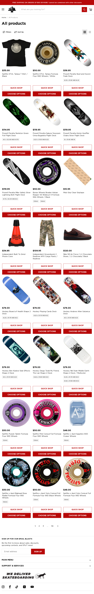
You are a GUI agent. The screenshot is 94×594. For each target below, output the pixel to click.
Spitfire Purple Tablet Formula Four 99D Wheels (15, 435)
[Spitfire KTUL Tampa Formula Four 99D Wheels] (47, 52)
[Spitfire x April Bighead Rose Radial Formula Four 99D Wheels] (16, 472)
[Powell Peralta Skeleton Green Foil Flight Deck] (16, 112)
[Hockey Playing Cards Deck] (47, 290)
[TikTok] (16, 586)
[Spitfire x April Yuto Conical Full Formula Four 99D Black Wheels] (47, 472)
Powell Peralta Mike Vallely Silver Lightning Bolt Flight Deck (16, 194)
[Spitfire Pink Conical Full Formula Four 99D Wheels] (47, 413)
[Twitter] (24, 586)
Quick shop (16, 88)
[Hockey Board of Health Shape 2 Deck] (16, 290)
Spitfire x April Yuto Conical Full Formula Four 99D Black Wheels (47, 494)
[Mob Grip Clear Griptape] (77, 171)
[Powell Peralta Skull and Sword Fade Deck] (77, 52)
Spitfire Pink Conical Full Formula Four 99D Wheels (47, 435)
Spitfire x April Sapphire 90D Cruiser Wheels (75, 435)
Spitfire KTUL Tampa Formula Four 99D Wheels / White (45, 75)
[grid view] (84, 32)
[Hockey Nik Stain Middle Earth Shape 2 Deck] (77, 349)
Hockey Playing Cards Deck (45, 311)
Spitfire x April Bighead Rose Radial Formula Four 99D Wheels (14, 495)
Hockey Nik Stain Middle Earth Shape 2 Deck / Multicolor (76, 372)
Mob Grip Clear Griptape (73, 193)
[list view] (89, 32)
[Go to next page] (58, 526)
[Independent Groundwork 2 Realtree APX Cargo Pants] (47, 233)
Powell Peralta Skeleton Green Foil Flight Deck (15, 134)
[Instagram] (3, 586)
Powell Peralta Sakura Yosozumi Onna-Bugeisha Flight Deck (46, 134)
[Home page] (12, 9)
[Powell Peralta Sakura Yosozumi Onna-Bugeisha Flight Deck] (47, 112)
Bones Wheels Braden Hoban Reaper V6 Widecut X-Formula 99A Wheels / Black (46, 195)
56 (52, 526)
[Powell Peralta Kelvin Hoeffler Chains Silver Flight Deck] (77, 112)
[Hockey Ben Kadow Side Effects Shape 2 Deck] (16, 349)
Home (4, 17)
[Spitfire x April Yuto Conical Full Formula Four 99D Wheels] (77, 472)
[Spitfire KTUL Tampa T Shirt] (16, 52)
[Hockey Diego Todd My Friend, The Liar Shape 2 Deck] (47, 349)
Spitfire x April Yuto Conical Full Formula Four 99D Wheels (77, 494)
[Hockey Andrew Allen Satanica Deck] (77, 290)
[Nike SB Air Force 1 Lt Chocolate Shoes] (77, 233)
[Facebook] (10, 586)
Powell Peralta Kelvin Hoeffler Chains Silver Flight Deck (76, 134)
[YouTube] (32, 587)
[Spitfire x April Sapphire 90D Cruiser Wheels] (77, 413)
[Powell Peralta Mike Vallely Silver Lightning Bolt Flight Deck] (16, 171)
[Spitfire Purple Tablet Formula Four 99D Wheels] (16, 413)
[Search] (84, 9)
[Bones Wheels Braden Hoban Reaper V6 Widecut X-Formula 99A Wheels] (47, 171)
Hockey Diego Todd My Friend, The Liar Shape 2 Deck (46, 372)
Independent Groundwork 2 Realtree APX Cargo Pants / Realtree (45, 256)
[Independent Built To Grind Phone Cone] (16, 233)
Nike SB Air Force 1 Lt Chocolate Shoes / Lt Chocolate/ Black (77, 255)
